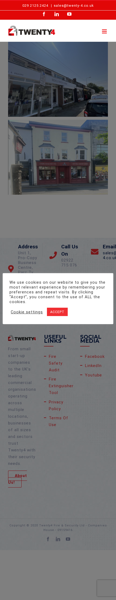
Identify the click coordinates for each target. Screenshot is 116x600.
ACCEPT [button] (57, 312)
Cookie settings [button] (27, 312)
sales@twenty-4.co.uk (74, 6)
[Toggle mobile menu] (105, 31)
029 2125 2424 (35, 6)
